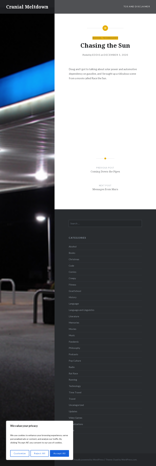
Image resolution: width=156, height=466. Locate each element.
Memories (74, 322)
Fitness (72, 284)
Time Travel (75, 392)
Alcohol (72, 246)
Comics (72, 271)
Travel (72, 398)
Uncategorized (76, 405)
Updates (73, 411)
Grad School (75, 291)
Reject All (39, 453)
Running (73, 379)
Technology (110, 38)
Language (74, 303)
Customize (20, 453)
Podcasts (73, 354)
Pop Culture (75, 360)
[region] (39, 440)
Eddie (96, 54)
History (72, 297)
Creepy (72, 278)
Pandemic (74, 341)
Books (72, 253)
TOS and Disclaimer (136, 6)
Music (72, 335)
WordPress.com (129, 459)
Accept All (59, 453)
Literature (74, 316)
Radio (72, 367)
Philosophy (74, 348)
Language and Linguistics (81, 310)
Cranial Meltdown (27, 7)
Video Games (75, 417)
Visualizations (76, 424)
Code (71, 265)
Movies (96, 38)
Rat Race (73, 373)
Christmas (74, 259)
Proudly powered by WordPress (88, 459)
